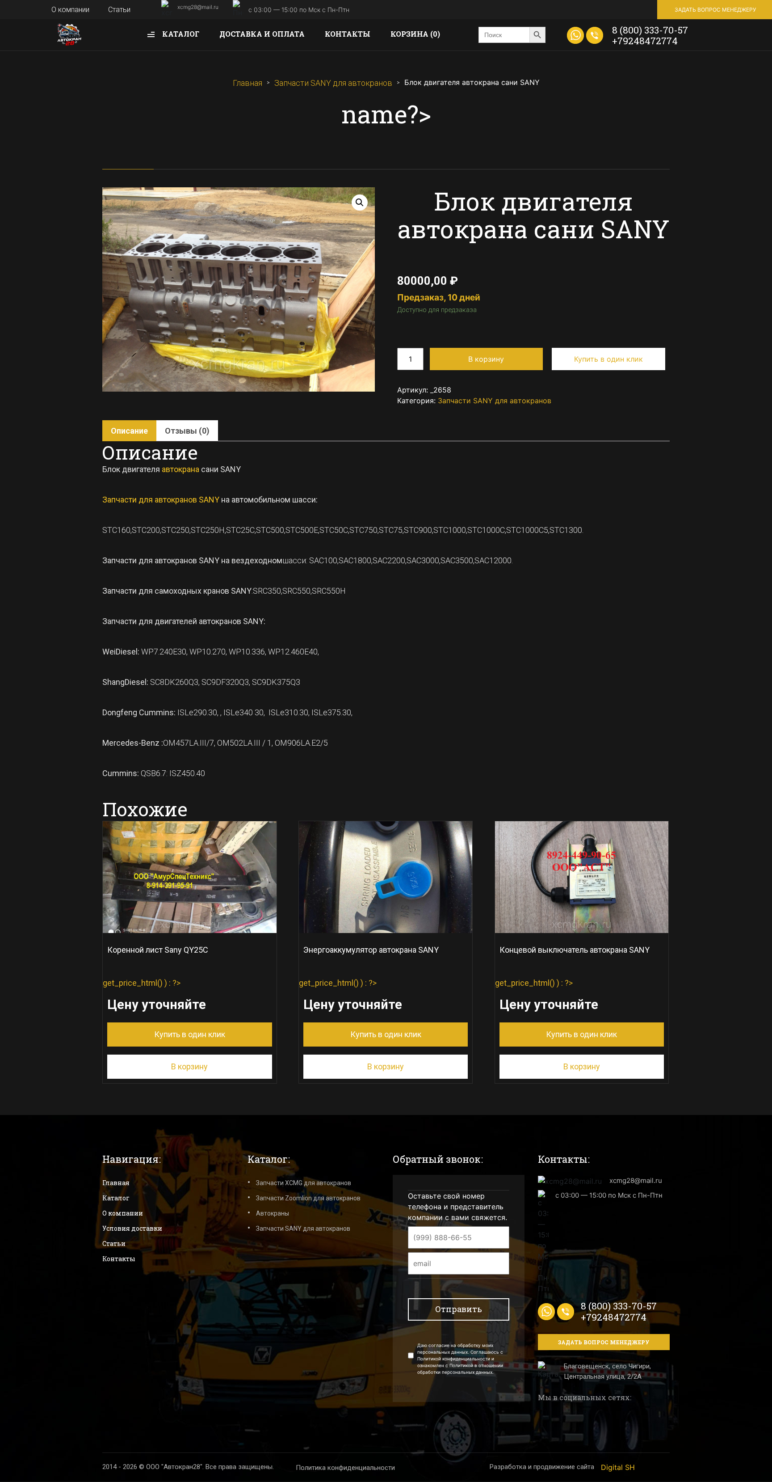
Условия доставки (132, 1228)
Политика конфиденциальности (345, 1468)
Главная (247, 83)
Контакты (347, 33)
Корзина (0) (415, 33)
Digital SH (618, 1467)
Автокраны (272, 1213)
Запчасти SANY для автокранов (333, 83)
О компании (70, 9)
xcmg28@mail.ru (197, 7)
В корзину (486, 359)
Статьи (119, 9)
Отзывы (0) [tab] (187, 430)
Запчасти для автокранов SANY (160, 499)
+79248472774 (645, 40)
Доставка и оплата (262, 33)
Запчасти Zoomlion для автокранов (308, 1198)
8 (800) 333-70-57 (650, 30)
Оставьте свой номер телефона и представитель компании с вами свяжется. (457, 1206)
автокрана (180, 469)
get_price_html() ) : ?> (164, 992)
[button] (360, 202)
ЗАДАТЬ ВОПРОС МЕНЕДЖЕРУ (715, 9)
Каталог (179, 33)
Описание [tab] (129, 430)
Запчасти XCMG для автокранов (303, 1182)
